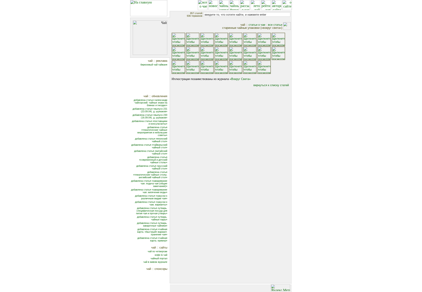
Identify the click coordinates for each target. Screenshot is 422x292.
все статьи (275, 24)
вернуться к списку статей (271, 85)
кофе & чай (161, 255)
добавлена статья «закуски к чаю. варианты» (151, 203)
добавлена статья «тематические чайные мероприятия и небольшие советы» (152, 131)
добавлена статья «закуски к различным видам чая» (151, 197)
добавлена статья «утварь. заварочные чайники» (152, 224)
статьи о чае (257, 24)
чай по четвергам (157, 251)
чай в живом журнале (155, 262)
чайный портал (159, 258)
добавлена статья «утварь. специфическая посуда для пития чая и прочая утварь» (151, 211)
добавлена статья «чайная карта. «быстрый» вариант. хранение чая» (152, 232)
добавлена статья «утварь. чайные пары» (152, 218)
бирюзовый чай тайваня (153, 64)
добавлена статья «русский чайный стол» (151, 167)
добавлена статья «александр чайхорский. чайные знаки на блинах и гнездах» (150, 103)
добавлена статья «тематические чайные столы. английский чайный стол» (150, 175)
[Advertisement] (153, 80)
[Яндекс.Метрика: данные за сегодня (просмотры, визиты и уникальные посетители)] (280, 287)
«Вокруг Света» (240, 79)
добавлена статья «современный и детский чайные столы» (153, 160)
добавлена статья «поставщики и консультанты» (149, 122)
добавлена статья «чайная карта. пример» (152, 239)
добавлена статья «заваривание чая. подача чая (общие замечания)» (149, 183)
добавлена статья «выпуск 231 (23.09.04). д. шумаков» (150, 110)
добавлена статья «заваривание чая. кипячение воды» (149, 191)
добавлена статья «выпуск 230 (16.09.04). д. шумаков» (150, 116)
